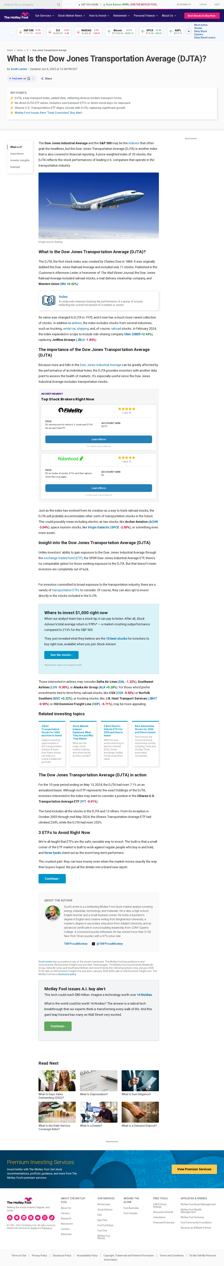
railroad (116, 328)
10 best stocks (116, 638)
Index (63, 297)
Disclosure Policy (62, 1255)
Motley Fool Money (103, 1237)
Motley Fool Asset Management (198, 1204)
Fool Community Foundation (196, 1222)
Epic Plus (102, 1220)
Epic (99, 1214)
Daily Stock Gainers (200, 33)
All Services (103, 1204)
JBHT (153, 698)
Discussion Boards (163, 1212)
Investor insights (20, 160)
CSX (120, 693)
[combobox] (31, 4)
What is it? (16, 147)
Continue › (52, 878)
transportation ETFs (65, 590)
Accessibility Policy (87, 1255)
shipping (83, 328)
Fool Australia (131, 1208)
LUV (54, 687)
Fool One (102, 1230)
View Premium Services (194, 1169)
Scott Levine (19, 69)
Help (217, 4)
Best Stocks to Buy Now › (202, 15)
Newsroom (67, 1223)
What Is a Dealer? (91, 1125)
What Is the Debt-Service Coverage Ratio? (54, 1127)
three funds (52, 853)
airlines (77, 323)
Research (66, 1218)
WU (63, 284)
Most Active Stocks (201, 27)
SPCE (115, 527)
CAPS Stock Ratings (159, 1205)
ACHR (153, 522)
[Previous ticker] (11, 31)
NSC (57, 698)
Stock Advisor (105, 1209)
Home (10, 50)
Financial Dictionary (163, 1222)
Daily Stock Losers (204, 37)
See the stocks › (61, 655)
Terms (20, 50)
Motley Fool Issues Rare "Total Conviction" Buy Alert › (49, 112)
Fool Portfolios (105, 1225)
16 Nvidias (144, 995)
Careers (65, 1213)
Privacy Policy (39, 1255)
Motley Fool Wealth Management (191, 1210)
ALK (102, 687)
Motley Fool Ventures (192, 1217)
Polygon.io (47, 1228)
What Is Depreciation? (94, 1094)
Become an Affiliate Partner (196, 1227)
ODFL (97, 704)
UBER (137, 334)
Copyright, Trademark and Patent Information (128, 1255)
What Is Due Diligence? (136, 1094)
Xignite (33, 1228)
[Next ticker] (188, 31)
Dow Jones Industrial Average (100, 365)
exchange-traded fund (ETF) (63, 558)
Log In (203, 4)
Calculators (159, 1217)
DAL (122, 681)
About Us (66, 1208)
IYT (83, 801)
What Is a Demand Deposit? (139, 1125)
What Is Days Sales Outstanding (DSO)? (51, 1096)
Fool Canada (130, 1213)
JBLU (81, 340)
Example (15, 167)
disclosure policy (67, 974)
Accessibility (184, 4)
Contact (65, 1229)
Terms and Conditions (172, 1255)
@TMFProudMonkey (110, 943)
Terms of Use (18, 1255)
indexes (133, 143)
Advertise (66, 1234)
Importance (17, 153)
